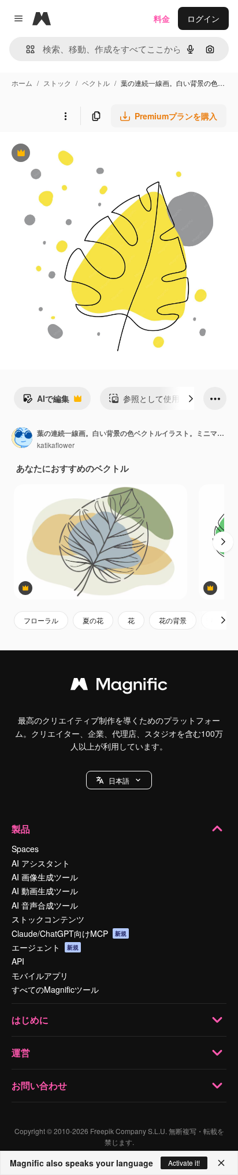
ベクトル (96, 83)
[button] (119, 780)
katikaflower (56, 445)
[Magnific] (119, 686)
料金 (162, 18)
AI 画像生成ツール (45, 877)
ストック (57, 83)
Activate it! (184, 1163)
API (18, 961)
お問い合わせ (39, 1085)
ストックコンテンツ (48, 919)
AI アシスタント (41, 863)
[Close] (221, 1163)
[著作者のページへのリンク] (22, 438)
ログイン (203, 18)
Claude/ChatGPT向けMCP (69, 933)
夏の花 (93, 620)
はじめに (30, 1019)
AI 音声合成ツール (45, 905)
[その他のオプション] (65, 115)
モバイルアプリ (40, 975)
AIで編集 (46, 401)
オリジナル (79, 154)
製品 (21, 828)
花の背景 (173, 620)
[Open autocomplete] (26, 49)
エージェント (45, 947)
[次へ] (190, 398)
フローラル (41, 620)
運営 (21, 1052)
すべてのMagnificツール (55, 989)
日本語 (119, 780)
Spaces (25, 848)
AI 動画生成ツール (45, 891)
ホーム (22, 83)
